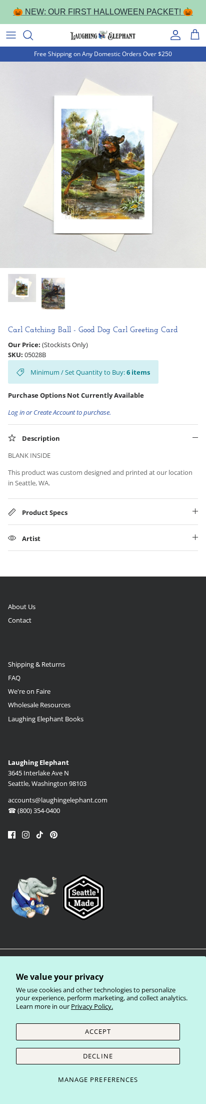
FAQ (14, 677)
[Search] (33, 35)
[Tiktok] (40, 835)
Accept (98, 1031)
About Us (22, 606)
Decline (97, 1055)
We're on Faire (29, 691)
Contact (20, 620)
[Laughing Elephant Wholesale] (103, 35)
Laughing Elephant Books (46, 718)
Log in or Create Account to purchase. (59, 412)
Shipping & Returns (36, 664)
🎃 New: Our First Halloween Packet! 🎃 (103, 12)
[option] (103, 165)
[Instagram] (26, 835)
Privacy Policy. (92, 1006)
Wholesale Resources (39, 704)
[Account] (173, 35)
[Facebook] (12, 835)
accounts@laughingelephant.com (58, 799)
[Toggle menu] (11, 35)
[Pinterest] (54, 835)
